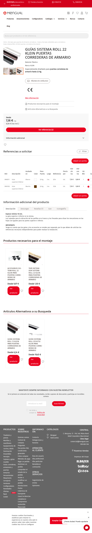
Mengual (52, 435)
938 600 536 (84, 444)
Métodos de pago (24, 459)
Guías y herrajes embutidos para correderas (51, 42)
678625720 (57, 2)
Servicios (61, 19)
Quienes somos (23, 437)
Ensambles (7, 454)
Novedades (7, 489)
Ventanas (6, 483)
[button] (5, 71)
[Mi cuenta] (82, 13)
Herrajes (6, 457)
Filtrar (84, 151)
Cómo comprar (23, 456)
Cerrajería (6, 481)
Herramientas (8, 475)
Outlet (5, 497)
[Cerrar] (88, 512)
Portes (20, 488)
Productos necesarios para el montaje (43, 104)
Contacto (81, 19)
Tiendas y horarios (37, 2)
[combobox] (46, 35)
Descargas (25, 209)
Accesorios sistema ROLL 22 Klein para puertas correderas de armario (14, 274)
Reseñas (38, 209)
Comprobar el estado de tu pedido (22, 472)
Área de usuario (38, 456)
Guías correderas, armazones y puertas (9, 467)
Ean (49, 209)
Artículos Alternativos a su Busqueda (43, 109)
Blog (8, 26)
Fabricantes (54, 438)
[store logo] (12, 13)
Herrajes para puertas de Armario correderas (22, 42)
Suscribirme (59, 404)
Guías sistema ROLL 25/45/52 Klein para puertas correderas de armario (35, 344)
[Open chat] (87, 528)
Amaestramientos (23, 19)
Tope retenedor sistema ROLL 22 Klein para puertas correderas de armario (35, 274)
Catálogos (49, 19)
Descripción (10, 209)
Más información (32, 98)
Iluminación (7, 451)
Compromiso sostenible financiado (22, 504)
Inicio (5, 42)
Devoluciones (22, 486)
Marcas (72, 19)
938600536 (78, 2)
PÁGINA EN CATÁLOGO (39, 81)
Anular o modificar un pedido (22, 480)
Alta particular (37, 461)
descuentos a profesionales (15, 3)
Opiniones (36, 486)
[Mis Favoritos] (77, 13)
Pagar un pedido (23, 462)
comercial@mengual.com (79, 441)
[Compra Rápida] (73, 13)
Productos (10, 19)
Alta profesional (38, 459)
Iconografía (61, 209)
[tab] (10, 209)
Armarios (6, 473)
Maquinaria (7, 478)
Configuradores (37, 19)
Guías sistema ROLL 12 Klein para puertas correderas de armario (14, 343)
